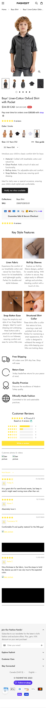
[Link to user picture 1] (7, 536)
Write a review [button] (23, 443)
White (30, 134)
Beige (11, 134)
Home (4, 9)
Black (17, 134)
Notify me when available (14, 190)
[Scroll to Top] (41, 695)
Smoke (37, 134)
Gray (24, 134)
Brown (4, 134)
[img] (7, 479)
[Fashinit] (23, 3)
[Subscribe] (41, 645)
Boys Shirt (14, 9)
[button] (41, 3)
